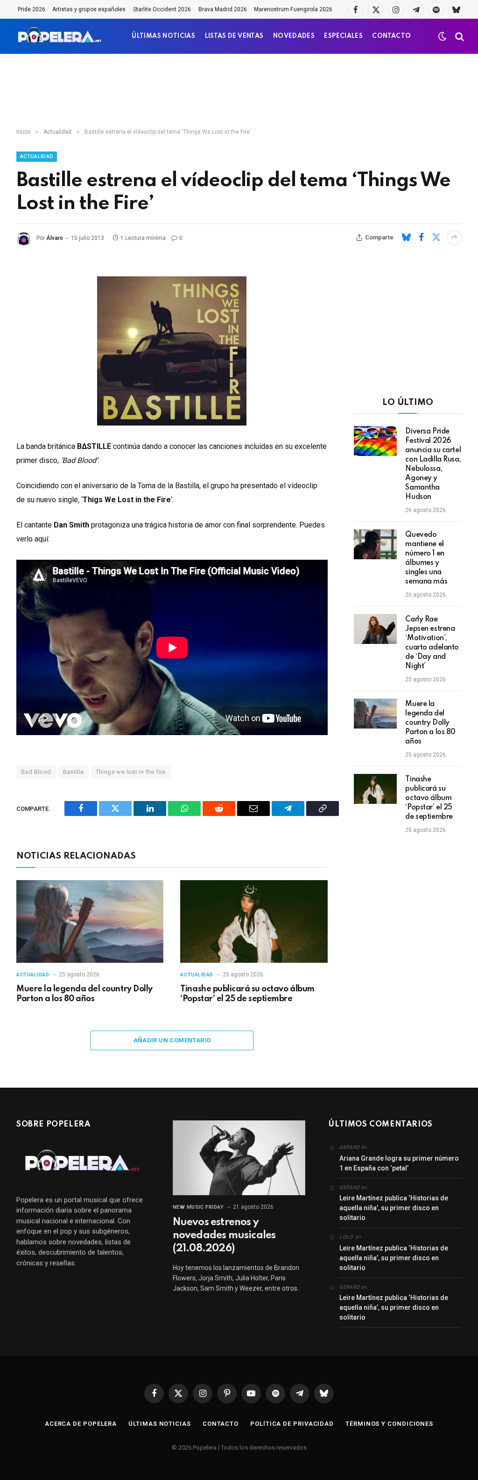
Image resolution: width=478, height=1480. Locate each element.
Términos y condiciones (389, 1423)
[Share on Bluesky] (406, 237)
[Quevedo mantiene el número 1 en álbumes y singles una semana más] (375, 544)
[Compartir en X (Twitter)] (436, 237)
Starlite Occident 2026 (162, 9)
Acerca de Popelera (81, 1423)
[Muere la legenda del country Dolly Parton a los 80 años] (89, 921)
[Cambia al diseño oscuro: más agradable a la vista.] (442, 36)
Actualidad (36, 156)
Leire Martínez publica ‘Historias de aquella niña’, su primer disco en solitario (393, 1207)
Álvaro (54, 238)
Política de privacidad (292, 1423)
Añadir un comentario (172, 1040)
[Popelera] (60, 36)
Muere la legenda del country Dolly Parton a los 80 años (84, 994)
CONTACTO (391, 36)
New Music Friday (198, 1207)
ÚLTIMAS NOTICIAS (163, 36)
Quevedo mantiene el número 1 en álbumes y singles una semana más (426, 558)
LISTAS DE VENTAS (234, 36)
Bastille (73, 771)
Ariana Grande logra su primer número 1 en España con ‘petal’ (399, 1163)
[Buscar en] (458, 36)
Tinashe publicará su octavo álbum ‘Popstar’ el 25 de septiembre (247, 994)
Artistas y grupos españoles (89, 9)
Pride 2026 (31, 9)
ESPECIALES (343, 36)
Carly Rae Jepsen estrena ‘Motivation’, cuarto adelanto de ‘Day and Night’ (432, 643)
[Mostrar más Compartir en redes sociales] (454, 237)
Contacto (221, 1423)
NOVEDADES (294, 36)
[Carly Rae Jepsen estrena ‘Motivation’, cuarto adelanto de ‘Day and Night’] (375, 629)
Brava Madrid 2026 (222, 9)
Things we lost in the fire (131, 771)
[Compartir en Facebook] (421, 237)
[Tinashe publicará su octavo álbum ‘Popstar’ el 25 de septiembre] (253, 921)
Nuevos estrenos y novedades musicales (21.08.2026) (224, 1235)
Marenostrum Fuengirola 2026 (293, 9)
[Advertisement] (239, 91)
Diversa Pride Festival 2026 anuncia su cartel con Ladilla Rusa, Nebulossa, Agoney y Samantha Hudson (433, 464)
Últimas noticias (159, 1423)
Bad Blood (36, 771)
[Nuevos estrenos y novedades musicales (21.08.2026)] (239, 1157)
